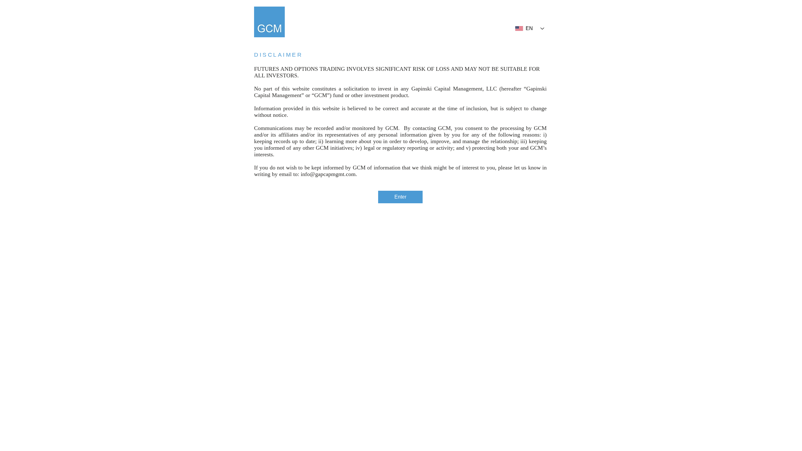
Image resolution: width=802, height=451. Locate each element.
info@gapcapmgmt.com (328, 174)
